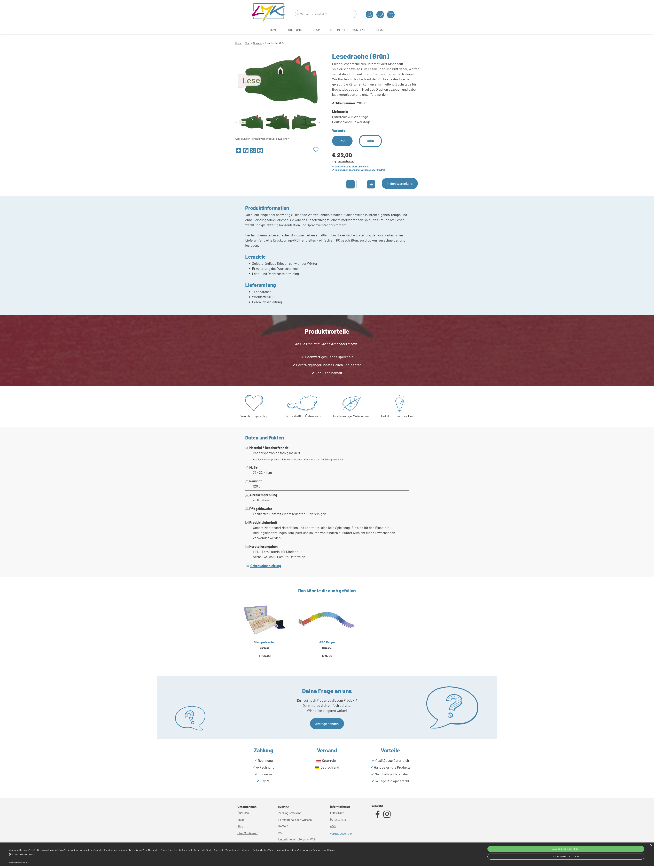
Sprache (257, 43)
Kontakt (283, 826)
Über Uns (243, 812)
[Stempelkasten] (264, 620)
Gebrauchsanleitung (265, 566)
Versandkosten (346, 161)
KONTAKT (358, 29)
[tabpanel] (327, 43)
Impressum (337, 812)
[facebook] (377, 814)
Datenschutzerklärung (324, 850)
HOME (273, 29)
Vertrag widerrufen (341, 833)
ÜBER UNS (295, 29)
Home (238, 43)
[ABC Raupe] (327, 620)
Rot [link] (342, 141)
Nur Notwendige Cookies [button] (565, 856)
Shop (247, 43)
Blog (240, 826)
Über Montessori (247, 833)
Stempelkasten (264, 642)
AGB (333, 826)
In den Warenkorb (400, 183)
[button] (172, 854)
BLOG (380, 29)
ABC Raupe (327, 642)
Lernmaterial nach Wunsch (295, 819)
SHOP (316, 29)
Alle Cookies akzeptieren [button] (565, 849)
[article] (264, 635)
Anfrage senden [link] (327, 724)
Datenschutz (338, 819)
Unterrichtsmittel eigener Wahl (297, 839)
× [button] (651, 845)
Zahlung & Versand (289, 813)
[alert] (327, 854)
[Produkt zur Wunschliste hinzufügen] (315, 150)
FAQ (280, 832)
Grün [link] (370, 141)
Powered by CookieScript (19, 862)
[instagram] (387, 814)
